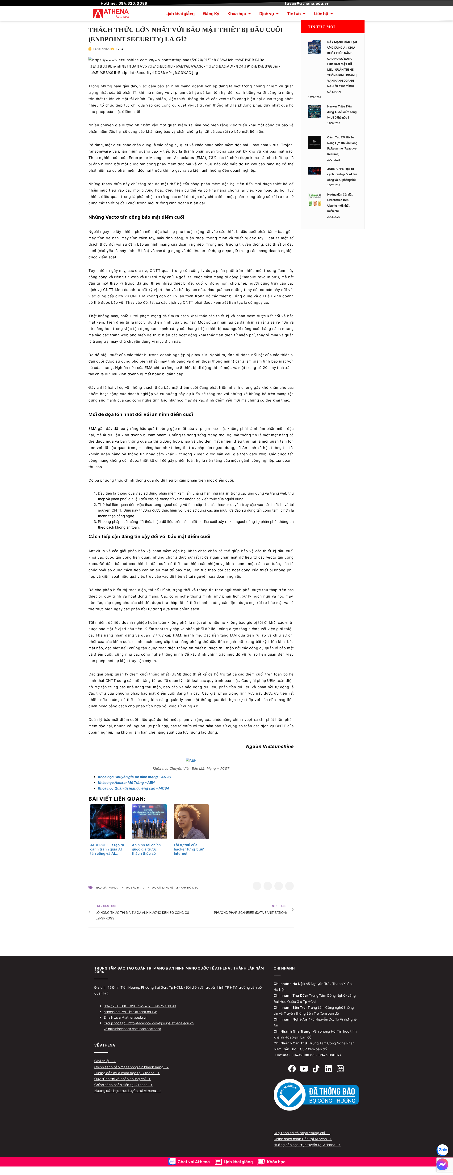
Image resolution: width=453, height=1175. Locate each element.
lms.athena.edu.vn (143, 1011)
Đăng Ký (211, 13)
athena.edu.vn (115, 1011)
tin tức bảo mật (131, 887)
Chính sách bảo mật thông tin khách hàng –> (131, 1067)
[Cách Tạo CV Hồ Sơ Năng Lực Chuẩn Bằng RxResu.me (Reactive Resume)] (314, 142)
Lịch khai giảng (180, 13)
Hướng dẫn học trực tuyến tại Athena (125, 1090)
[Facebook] (292, 1068)
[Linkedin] (328, 1068)
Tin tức (294, 13)
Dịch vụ (266, 13)
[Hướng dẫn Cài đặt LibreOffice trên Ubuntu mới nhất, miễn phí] (314, 199)
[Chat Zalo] (442, 1150)
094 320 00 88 (115, 1006)
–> (113, 1061)
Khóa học (236, 13)
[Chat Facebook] (442, 1164)
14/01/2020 (101, 49)
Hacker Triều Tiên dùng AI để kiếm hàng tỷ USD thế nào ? (342, 112)
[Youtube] (304, 1068)
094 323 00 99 (165, 1006)
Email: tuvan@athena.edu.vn (125, 1017)
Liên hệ (321, 13)
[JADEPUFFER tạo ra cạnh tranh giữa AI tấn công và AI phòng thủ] (314, 171)
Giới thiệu (102, 1061)
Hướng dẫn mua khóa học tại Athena (124, 1073)
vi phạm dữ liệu (187, 887)
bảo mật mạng (106, 887)
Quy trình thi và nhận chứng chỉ (120, 1079)
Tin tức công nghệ (159, 887)
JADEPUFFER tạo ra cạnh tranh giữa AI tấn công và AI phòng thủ (342, 174)
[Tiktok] (316, 1068)
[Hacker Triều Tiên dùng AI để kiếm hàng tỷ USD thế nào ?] (314, 111)
